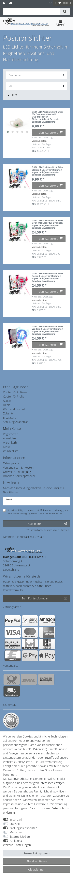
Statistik (15, 824)
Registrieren (10, 434)
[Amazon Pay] (47, 620)
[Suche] (65, 11)
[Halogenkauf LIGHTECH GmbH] (23, 549)
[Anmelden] (4, 3)
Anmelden (9, 438)
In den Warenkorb (47, 132)
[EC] (47, 644)
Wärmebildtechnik (14, 409)
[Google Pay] (30, 655)
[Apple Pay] (47, 655)
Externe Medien (20, 836)
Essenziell (16, 819)
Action (7, 401)
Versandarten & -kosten (18, 467)
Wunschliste (10, 451)
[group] (17, 123)
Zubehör (8, 413)
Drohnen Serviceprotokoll (19, 476)
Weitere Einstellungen (17, 845)
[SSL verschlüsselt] (11, 721)
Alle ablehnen (36, 869)
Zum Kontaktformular (35, 598)
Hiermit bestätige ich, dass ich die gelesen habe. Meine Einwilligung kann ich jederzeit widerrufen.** (38, 511)
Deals (6, 405)
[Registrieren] (11, 3)
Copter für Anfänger (15, 392)
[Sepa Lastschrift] (30, 620)
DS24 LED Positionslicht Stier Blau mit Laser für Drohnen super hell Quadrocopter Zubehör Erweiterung (47, 171)
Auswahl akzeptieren (36, 853)
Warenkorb (10, 442)
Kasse (7, 447)
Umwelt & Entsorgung (17, 472)
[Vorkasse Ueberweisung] (12, 655)
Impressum (10, 804)
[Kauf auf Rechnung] (12, 644)
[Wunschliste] (50, 3)
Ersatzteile (9, 417)
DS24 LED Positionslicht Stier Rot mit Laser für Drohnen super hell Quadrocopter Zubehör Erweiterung (47, 277)
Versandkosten (39, 140)
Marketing (16, 832)
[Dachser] (46, 679)
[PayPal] (12, 620)
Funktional (16, 841)
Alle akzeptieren (37, 861)
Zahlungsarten (12, 463)
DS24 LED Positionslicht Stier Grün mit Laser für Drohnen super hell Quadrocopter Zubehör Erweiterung (47, 224)
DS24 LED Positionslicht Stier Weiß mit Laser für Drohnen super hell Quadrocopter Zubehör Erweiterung (47, 330)
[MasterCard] (30, 632)
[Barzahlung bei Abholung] (30, 644)
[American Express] (47, 632)
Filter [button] (14, 95)
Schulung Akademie (15, 422)
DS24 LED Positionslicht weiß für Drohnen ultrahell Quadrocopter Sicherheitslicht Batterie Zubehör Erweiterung (47, 117)
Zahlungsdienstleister (23, 828)
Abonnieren (35, 524)
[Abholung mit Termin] (11, 691)
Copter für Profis (13, 396)
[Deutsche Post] (11, 679)
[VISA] (12, 632)
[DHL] (29, 679)
